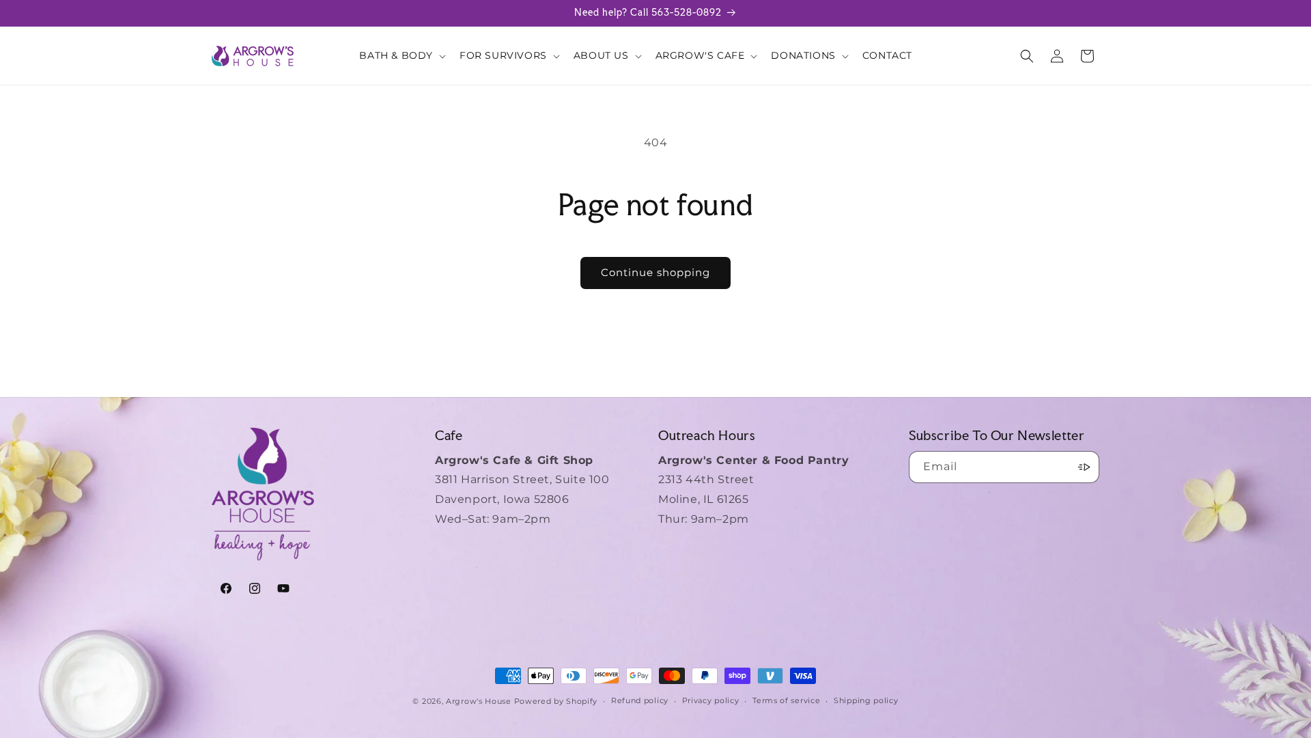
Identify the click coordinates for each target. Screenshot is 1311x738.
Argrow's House (480, 701)
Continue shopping (655, 272)
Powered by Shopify (556, 701)
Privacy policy (710, 700)
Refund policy (639, 700)
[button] (401, 55)
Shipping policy (866, 700)
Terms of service (786, 700)
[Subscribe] (1084, 467)
